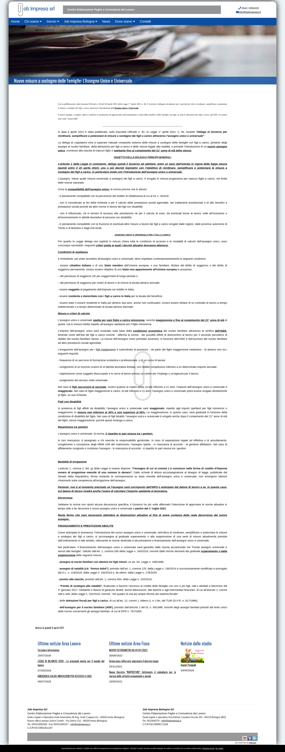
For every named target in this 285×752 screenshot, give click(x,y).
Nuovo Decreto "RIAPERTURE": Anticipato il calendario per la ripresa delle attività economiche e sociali (142, 674)
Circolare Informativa (48, 650)
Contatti (145, 21)
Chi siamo (32, 21)
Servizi (51, 21)
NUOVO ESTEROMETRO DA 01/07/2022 (128, 650)
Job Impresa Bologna (79, 21)
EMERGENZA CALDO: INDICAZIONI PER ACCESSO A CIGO (65, 676)
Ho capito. (219, 748)
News (106, 21)
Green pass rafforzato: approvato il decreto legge (134, 661)
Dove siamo (124, 21)
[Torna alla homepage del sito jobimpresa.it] (35, 8)
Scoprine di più (208, 748)
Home (15, 21)
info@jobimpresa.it (250, 12)
